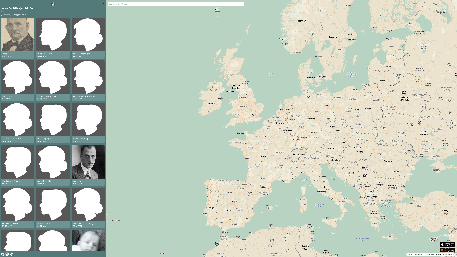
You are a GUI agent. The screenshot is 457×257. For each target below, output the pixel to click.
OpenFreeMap (419, 254)
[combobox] (176, 4)
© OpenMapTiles (429, 254)
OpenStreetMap (447, 254)
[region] (281, 128)
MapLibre (410, 254)
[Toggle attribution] (454, 254)
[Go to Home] (53, 4)
